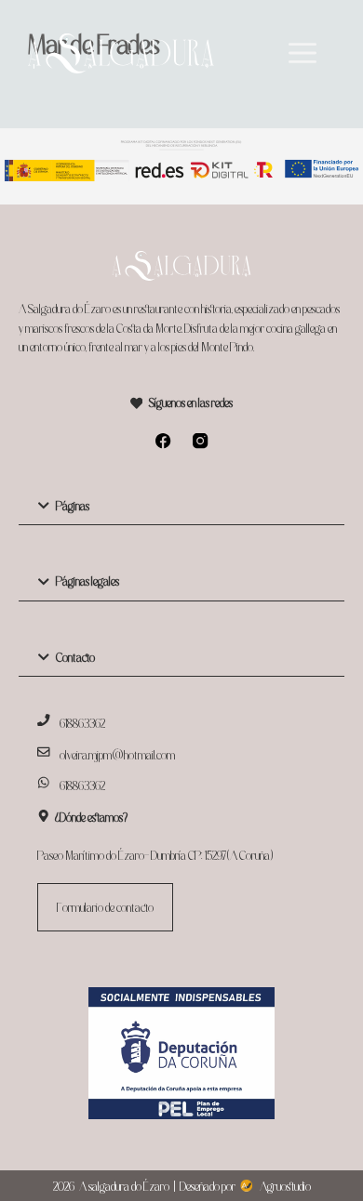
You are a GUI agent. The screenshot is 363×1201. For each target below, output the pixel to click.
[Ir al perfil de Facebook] (163, 440)
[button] (181, 506)
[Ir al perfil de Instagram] (200, 440)
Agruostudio (285, 1186)
